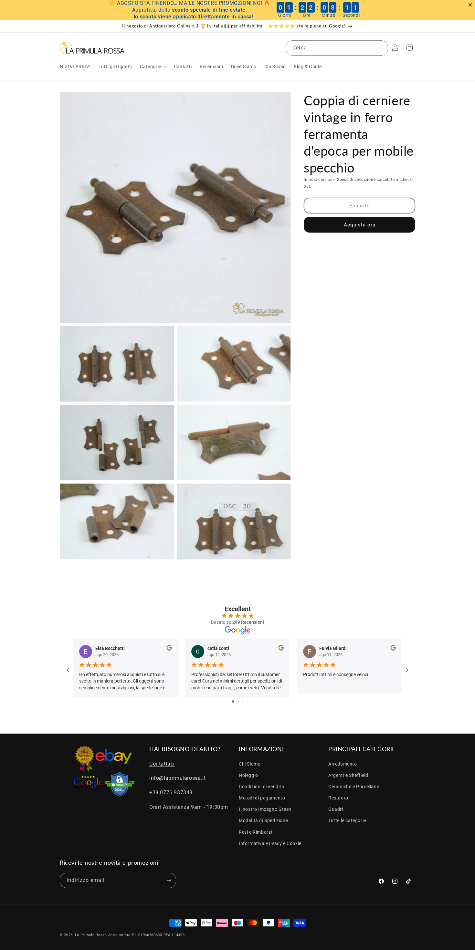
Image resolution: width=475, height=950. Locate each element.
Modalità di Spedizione (263, 820)
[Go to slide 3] (242, 701)
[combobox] (337, 48)
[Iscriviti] (169, 880)
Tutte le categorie (347, 820)
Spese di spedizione (356, 179)
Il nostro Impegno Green (265, 809)
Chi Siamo (249, 764)
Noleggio (248, 775)
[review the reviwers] (169, 649)
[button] (153, 66)
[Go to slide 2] (238, 701)
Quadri (335, 809)
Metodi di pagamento (262, 797)
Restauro (338, 797)
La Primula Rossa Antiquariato (103, 935)
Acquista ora (359, 224)
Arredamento (342, 764)
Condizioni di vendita (261, 786)
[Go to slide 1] (233, 701)
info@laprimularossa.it (177, 778)
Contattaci (162, 764)
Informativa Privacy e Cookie (270, 843)
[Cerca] (381, 48)
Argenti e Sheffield (348, 775)
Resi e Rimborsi (255, 832)
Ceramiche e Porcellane (353, 786)
